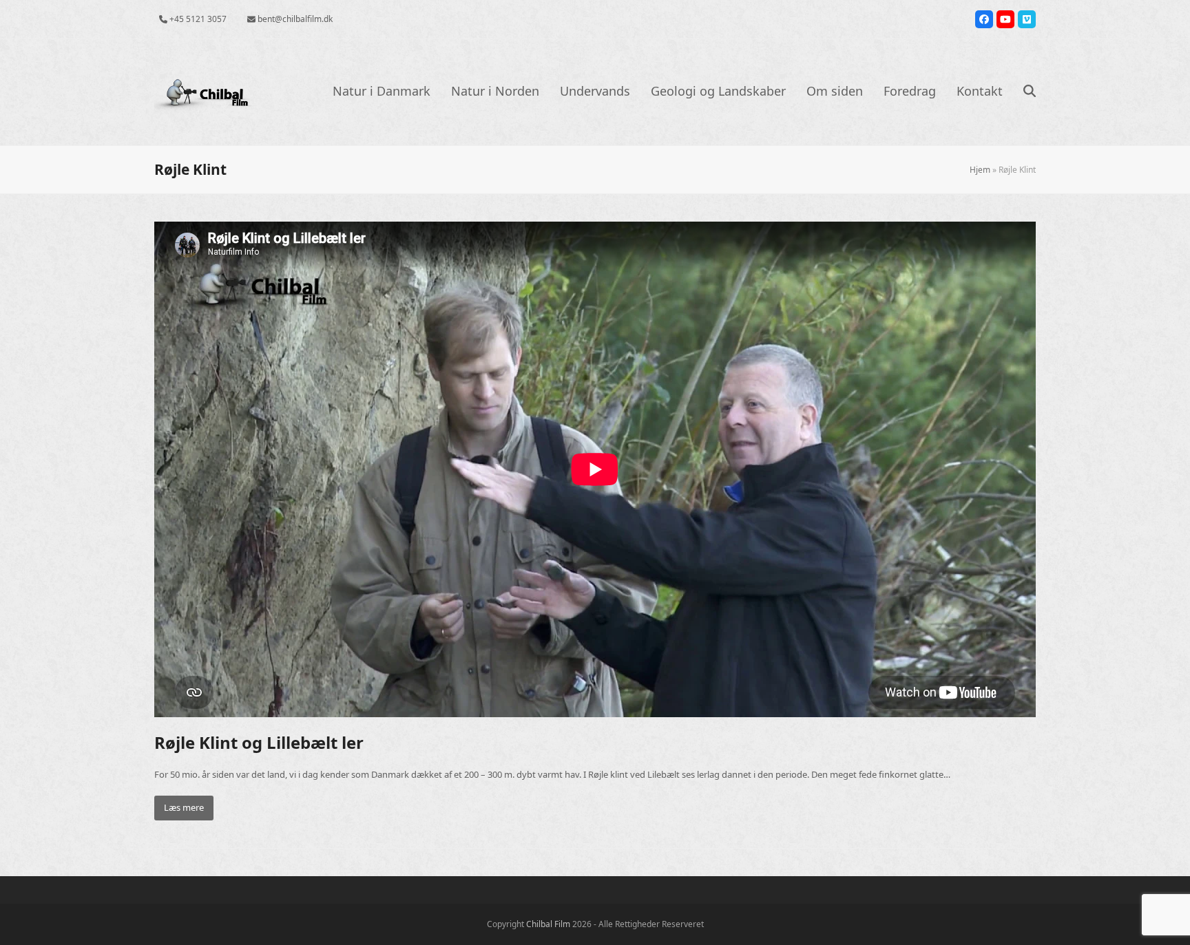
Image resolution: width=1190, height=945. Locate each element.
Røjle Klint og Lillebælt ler (259, 742)
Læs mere (184, 807)
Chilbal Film (548, 924)
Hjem (980, 170)
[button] (1029, 92)
